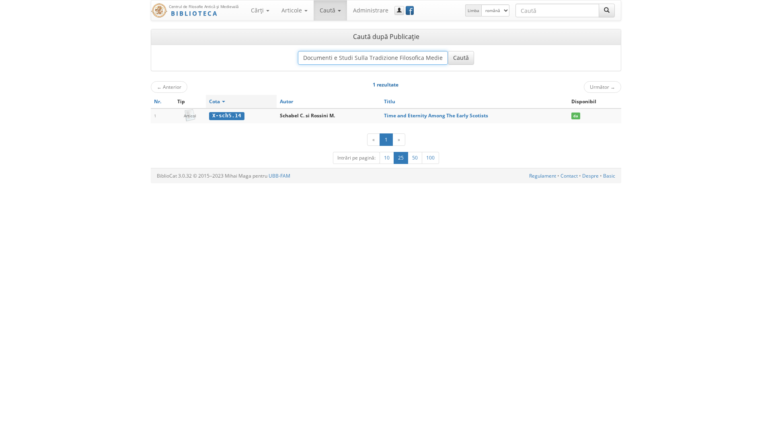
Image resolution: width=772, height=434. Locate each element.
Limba (473, 10)
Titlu (389, 101)
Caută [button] (328, 10)
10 (387, 157)
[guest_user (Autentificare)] (399, 10)
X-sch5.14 (226, 116)
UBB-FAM (279, 175)
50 (415, 157)
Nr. (157, 101)
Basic (609, 175)
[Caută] (607, 10)
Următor (602, 87)
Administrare (370, 10)
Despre (590, 175)
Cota (215, 101)
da (575, 116)
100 (430, 157)
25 (401, 157)
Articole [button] (292, 10)
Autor (286, 101)
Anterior (169, 87)
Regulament (542, 175)
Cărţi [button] (258, 10)
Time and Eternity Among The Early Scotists (436, 115)
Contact (569, 175)
